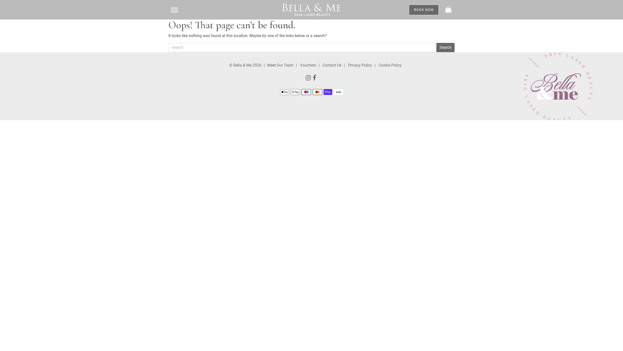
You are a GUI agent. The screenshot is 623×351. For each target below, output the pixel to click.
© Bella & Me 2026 (245, 65)
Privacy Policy (360, 65)
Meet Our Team (280, 65)
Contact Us (332, 65)
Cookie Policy (390, 65)
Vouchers (308, 65)
